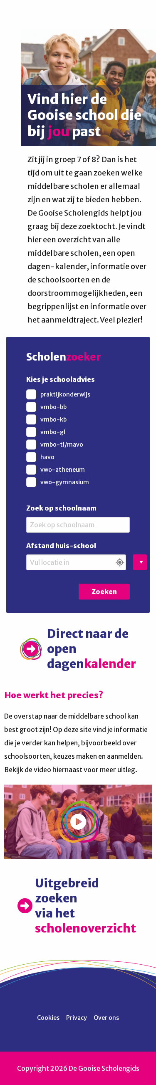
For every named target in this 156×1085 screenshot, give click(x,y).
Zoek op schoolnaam (61, 508)
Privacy (76, 1017)
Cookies (48, 1017)
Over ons (106, 1017)
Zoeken (104, 591)
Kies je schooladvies (60, 379)
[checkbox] (78, 394)
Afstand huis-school (61, 545)
